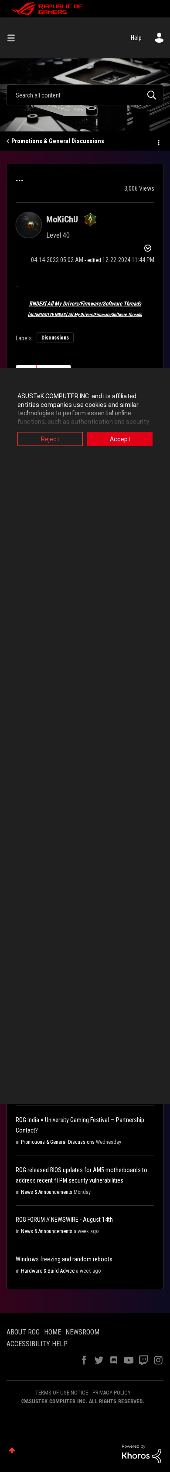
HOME (52, 1332)
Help (136, 37)
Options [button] (157, 141)
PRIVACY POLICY (111, 1392)
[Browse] (14, 38)
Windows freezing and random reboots (64, 1259)
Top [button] (12, 1450)
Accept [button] (120, 439)
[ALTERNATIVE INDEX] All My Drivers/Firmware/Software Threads (85, 314)
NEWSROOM (82, 1332)
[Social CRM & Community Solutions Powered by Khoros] (141, 1453)
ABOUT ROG (23, 1332)
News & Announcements (46, 1192)
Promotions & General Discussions (57, 141)
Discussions (55, 338)
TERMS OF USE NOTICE (61, 1392)
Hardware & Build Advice (48, 1271)
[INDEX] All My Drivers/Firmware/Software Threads (85, 303)
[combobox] (85, 94)
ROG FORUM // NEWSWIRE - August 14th (64, 1219)
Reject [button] (50, 439)
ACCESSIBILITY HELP (37, 1344)
